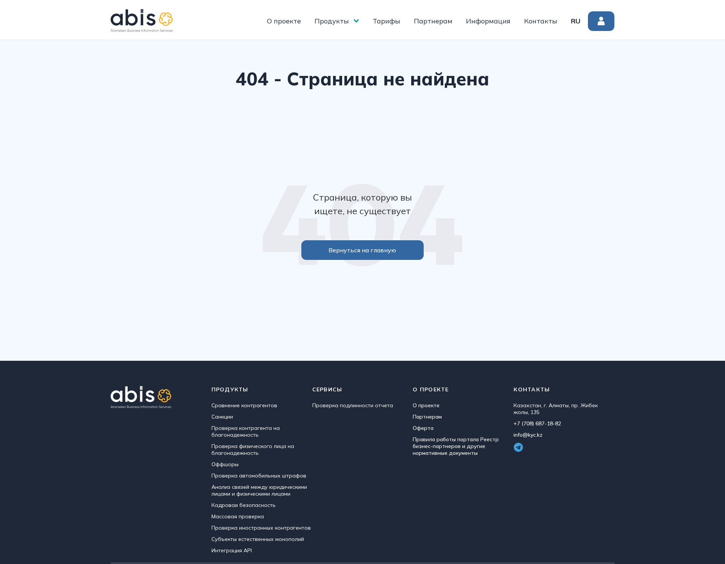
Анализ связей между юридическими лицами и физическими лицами (259, 490)
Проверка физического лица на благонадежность (252, 449)
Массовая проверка (237, 516)
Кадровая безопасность (243, 505)
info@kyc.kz (528, 434)
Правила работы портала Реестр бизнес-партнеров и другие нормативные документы (456, 446)
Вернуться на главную (362, 250)
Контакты (540, 21)
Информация (488, 21)
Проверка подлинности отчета (352, 405)
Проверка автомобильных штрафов (258, 475)
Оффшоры (225, 464)
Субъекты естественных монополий (257, 539)
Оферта (423, 428)
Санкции (222, 416)
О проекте (284, 21)
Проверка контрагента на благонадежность (245, 431)
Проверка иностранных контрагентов (261, 527)
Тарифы (386, 21)
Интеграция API (231, 550)
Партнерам (433, 21)
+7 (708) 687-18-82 (537, 423)
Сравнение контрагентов (244, 405)
